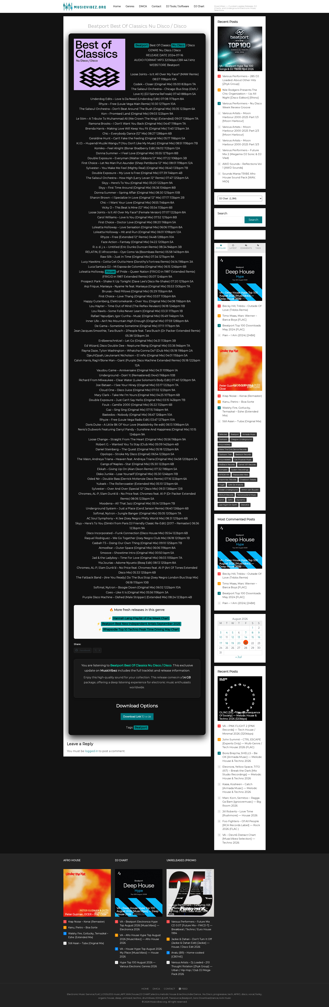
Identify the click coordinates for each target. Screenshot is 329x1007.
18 (226, 643)
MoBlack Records (227, 464)
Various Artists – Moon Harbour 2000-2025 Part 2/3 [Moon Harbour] (240, 130)
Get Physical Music (243, 459)
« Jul (238, 657)
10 (220, 637)
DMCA (156, 988)
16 (259, 637)
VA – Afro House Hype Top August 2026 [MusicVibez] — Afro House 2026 (140, 939)
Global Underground (228, 490)
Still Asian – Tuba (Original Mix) (241, 421)
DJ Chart (121, 860)
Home (145, 988)
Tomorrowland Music (246, 495)
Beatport (141, 45)
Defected (223, 434)
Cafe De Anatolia (235, 485)
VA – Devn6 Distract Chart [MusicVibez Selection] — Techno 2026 (239, 838)
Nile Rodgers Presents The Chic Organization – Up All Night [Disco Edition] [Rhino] (240, 93)
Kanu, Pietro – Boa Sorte (238, 401)
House (110, 271)
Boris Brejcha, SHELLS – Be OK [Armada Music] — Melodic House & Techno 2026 (242, 757)
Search (222, 213)
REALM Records (226, 495)
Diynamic (240, 500)
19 (232, 643)
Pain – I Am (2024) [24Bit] (238, 335)
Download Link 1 (137, 716)
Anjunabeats (225, 459)
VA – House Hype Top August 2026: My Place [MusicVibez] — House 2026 (141, 952)
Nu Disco (178, 45)
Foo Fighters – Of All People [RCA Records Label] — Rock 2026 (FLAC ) (241, 825)
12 (232, 637)
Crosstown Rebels (248, 479)
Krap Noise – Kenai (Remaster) (242, 396)
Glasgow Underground (241, 439)
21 (246, 643)
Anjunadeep (224, 444)
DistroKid (245, 505)
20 (238, 643)
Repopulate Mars (240, 474)
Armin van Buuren (250, 490)
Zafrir (230, 500)
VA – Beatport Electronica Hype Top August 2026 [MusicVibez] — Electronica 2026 (139, 925)
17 (221, 643)
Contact (169, 988)
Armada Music (248, 434)
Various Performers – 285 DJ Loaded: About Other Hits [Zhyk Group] (240, 80)
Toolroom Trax (225, 454)
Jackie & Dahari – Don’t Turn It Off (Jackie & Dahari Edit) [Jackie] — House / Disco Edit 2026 (191, 943)
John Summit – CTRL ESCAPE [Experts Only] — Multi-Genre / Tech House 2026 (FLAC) (242, 743)
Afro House (72, 860)
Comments (246, 248)
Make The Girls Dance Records (233, 449)
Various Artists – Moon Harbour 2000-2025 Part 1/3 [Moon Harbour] (240, 117)
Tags (258, 248)
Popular (221, 248)
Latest (233, 248)
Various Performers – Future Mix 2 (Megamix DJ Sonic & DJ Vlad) (241, 154)
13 (239, 637)
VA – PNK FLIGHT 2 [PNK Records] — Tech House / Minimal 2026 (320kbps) (238, 729)
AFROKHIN (224, 474)
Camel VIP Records (247, 464)
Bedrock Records (243, 454)
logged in (91, 751)
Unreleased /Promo (181, 860)
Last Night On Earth (228, 505)
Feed (185, 988)
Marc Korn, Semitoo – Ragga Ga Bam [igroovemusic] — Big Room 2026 (241, 801)
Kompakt (223, 469)
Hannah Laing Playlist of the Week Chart (141, 618)
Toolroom (223, 439)
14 (246, 637)
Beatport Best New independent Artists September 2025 (141, 623)
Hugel (221, 485)
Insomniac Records (227, 479)
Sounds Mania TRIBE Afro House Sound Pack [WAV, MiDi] (238, 177)
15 (253, 637)
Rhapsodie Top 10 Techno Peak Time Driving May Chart (141, 629)
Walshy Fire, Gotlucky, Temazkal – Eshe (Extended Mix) (240, 411)
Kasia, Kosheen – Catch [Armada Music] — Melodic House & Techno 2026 (239, 788)
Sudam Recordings (239, 469)
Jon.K (221, 500)
